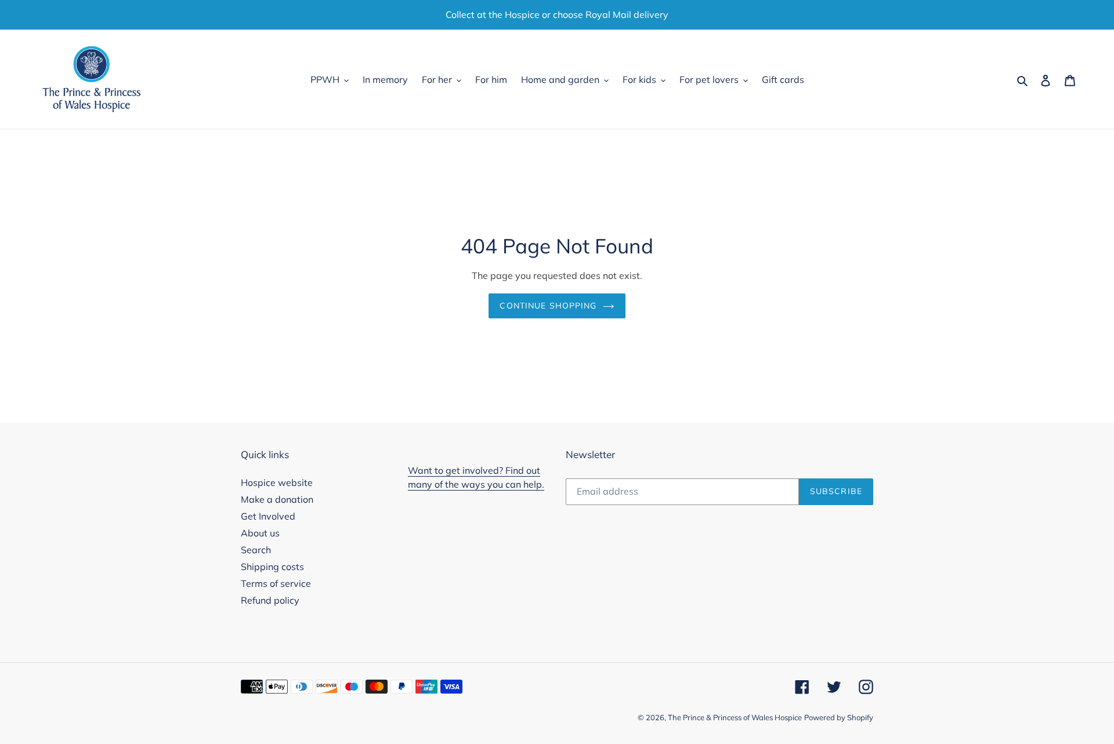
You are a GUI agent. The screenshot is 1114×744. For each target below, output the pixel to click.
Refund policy (270, 600)
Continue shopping (548, 305)
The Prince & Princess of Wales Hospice (735, 717)
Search (256, 550)
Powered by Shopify (838, 717)
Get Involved (268, 516)
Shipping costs (272, 566)
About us (260, 533)
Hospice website (277, 482)
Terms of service (276, 583)
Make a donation (277, 499)
